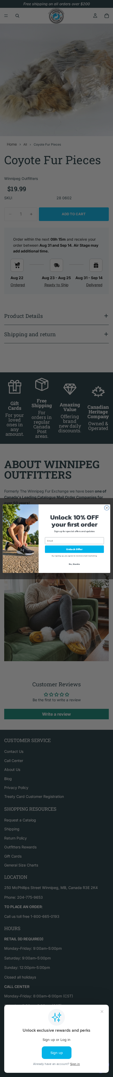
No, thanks (74, 564)
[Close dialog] (106, 507)
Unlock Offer (74, 549)
